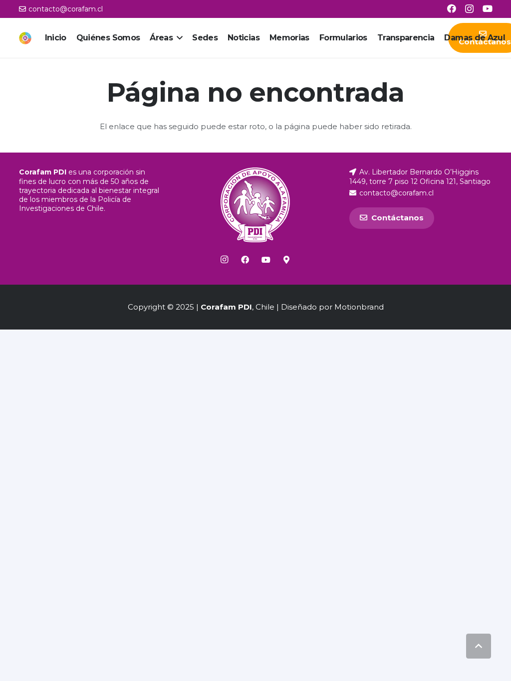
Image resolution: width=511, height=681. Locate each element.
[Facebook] (451, 8)
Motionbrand (359, 307)
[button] (177, 38)
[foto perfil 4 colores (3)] (25, 38)
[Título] (286, 260)
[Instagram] (469, 9)
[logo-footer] (255, 205)
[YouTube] (488, 8)
